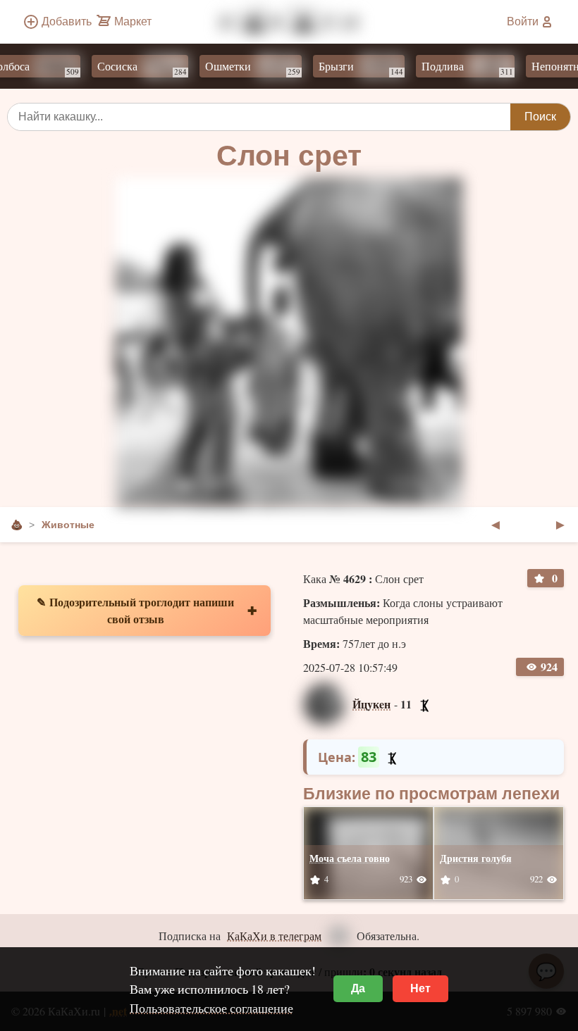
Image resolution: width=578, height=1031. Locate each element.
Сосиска (130, 67)
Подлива (455, 67)
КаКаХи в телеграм (274, 935)
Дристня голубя (476, 858)
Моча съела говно (349, 858)
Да (358, 988)
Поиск (540, 117)
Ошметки (240, 67)
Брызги (349, 67)
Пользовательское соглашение (211, 1007)
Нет (420, 988)
